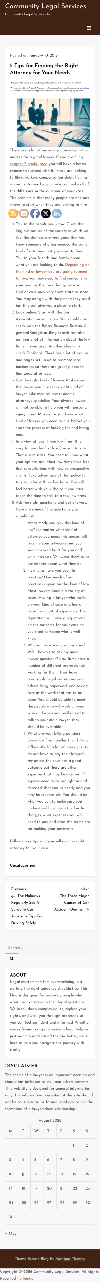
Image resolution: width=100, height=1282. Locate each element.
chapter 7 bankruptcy (28, 164)
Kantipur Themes (70, 1259)
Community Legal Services (45, 6)
